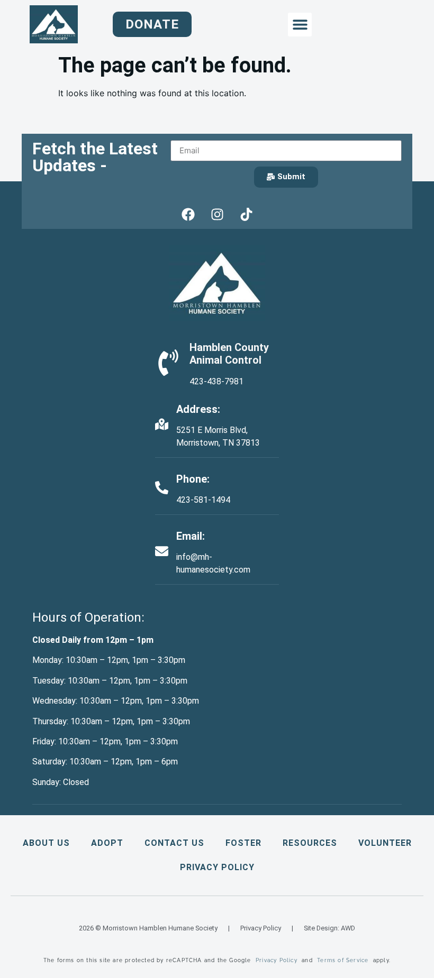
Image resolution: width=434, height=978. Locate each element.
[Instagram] (217, 214)
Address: (198, 409)
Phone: (193, 479)
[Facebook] (188, 214)
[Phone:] (161, 487)
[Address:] (161, 424)
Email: (190, 536)
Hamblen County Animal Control (229, 353)
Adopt (107, 843)
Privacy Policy (217, 867)
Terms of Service (342, 960)
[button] (300, 24)
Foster (243, 843)
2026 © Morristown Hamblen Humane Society (148, 928)
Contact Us (174, 843)
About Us (46, 843)
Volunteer (385, 843)
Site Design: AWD (329, 928)
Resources (310, 843)
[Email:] (161, 551)
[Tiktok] (246, 214)
